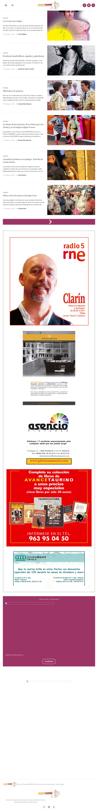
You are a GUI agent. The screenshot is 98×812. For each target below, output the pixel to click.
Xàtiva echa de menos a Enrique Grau (20, 195)
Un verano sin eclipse (12, 21)
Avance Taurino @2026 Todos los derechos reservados (36, 784)
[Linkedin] (89, 5)
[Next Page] (51, 222)
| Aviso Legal (59, 784)
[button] (5, 5)
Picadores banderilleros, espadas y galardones (23, 56)
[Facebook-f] (84, 5)
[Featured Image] (71, 26)
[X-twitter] (93, 5)
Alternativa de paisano (13, 91)
